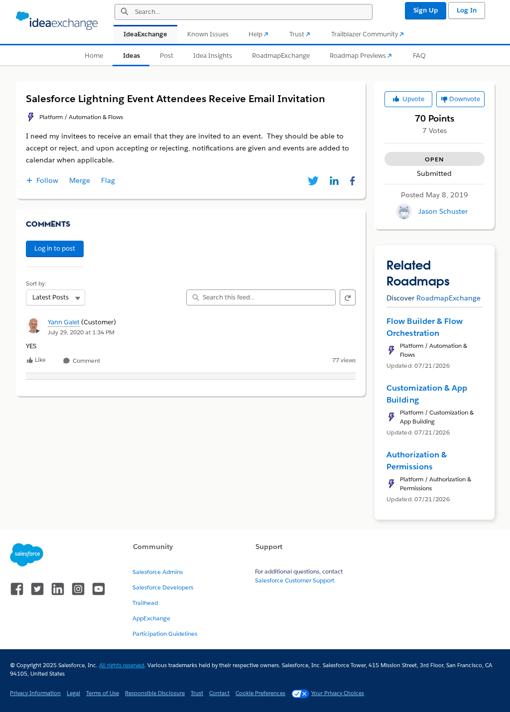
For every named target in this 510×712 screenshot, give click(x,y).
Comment (85, 361)
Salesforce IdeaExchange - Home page (57, 21)
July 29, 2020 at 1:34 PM (81, 332)
